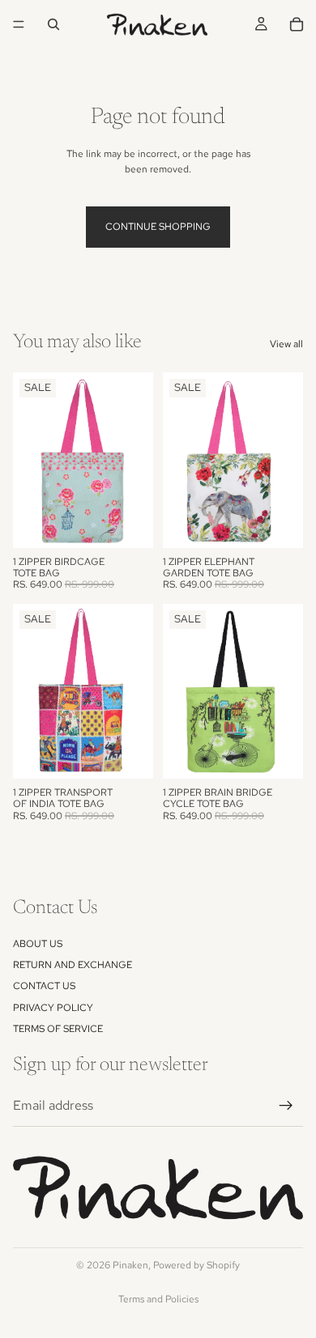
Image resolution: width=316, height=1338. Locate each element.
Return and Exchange (72, 964)
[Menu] (18, 24)
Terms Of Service (58, 1028)
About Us (37, 943)
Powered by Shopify (196, 1265)
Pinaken (130, 1265)
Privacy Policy (53, 1007)
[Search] (53, 24)
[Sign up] (286, 1106)
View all (286, 344)
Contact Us (44, 986)
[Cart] (296, 24)
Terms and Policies (158, 1299)
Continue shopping (158, 226)
